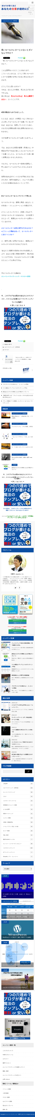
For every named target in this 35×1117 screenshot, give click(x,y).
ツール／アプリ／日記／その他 (17, 826)
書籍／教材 (6, 1071)
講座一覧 (5, 1109)
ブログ (17, 796)
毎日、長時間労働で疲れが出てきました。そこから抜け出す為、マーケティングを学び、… (22, 747)
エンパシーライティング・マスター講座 (15, 276)
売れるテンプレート (8, 1105)
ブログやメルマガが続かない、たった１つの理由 (15, 384)
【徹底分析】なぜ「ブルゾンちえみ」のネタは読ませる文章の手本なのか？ (18, 396)
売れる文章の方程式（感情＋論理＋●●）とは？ (22, 458)
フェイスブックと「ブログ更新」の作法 (22, 426)
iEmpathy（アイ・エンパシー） (17, 856)
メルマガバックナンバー (17, 848)
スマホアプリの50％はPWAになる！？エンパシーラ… (22, 706)
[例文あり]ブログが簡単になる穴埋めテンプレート (16, 391)
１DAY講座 (6, 1093)
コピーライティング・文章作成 (10, 20)
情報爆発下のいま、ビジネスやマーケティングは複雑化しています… (22, 670)
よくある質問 (17, 809)
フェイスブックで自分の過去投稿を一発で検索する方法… (22, 644)
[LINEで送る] (24, 58)
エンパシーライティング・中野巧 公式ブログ (16, 1114)
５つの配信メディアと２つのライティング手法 (15, 388)
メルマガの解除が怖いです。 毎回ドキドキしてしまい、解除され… (23, 735)
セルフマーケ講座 (7, 1101)
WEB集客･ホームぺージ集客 (17, 805)
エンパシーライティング (17, 792)
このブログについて (8, 1050)
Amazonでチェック (17, 620)
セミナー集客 (17, 830)
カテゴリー (6, 1059)
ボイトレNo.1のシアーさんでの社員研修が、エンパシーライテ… (22, 722)
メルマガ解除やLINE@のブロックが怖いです (22, 730)
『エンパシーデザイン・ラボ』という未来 (22, 437)
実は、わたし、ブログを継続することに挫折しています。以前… (22, 691)
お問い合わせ (6, 1079)
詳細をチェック (17, 623)
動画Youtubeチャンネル (17, 839)
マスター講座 (6, 1097)
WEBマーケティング (17, 813)
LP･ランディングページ (17, 852)
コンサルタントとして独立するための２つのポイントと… (22, 743)
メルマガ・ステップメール (17, 800)
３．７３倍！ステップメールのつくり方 (22, 447)
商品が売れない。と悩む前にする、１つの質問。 (22, 417)
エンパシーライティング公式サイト (12, 1075)
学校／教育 (17, 835)
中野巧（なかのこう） (17, 574)
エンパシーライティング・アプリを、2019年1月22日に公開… (22, 710)
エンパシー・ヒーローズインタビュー (17, 843)
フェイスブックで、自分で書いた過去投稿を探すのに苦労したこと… (22, 648)
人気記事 (15, 464)
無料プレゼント (7, 1063)
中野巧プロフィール (8, 1054)
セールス (6, 349)
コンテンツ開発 (17, 818)
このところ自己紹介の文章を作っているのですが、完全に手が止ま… (22, 759)
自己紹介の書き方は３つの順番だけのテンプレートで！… (22, 755)
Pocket (20, 58)
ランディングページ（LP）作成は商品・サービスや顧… (22, 718)
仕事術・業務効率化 (17, 822)
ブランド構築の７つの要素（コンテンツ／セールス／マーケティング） (18, 402)
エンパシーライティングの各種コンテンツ (14, 1067)
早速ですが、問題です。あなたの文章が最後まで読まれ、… (22, 659)
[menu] (32, 2)
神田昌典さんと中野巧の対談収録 (20, 675)
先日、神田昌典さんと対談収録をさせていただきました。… (22, 678)
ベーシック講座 (7, 1089)
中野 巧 (10, 344)
